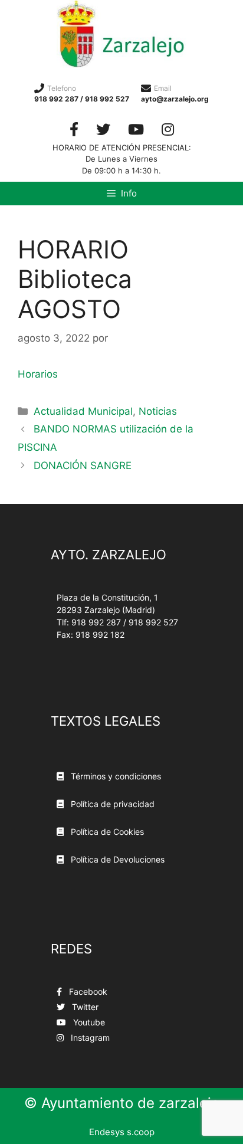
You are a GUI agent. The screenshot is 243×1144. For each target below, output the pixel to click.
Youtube (88, 1022)
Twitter (84, 1007)
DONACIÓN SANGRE (83, 465)
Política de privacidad (111, 804)
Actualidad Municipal (83, 411)
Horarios (38, 374)
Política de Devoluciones (116, 859)
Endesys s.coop (122, 1132)
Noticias (158, 411)
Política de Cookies (106, 832)
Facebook (87, 991)
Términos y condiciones (114, 776)
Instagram (89, 1037)
